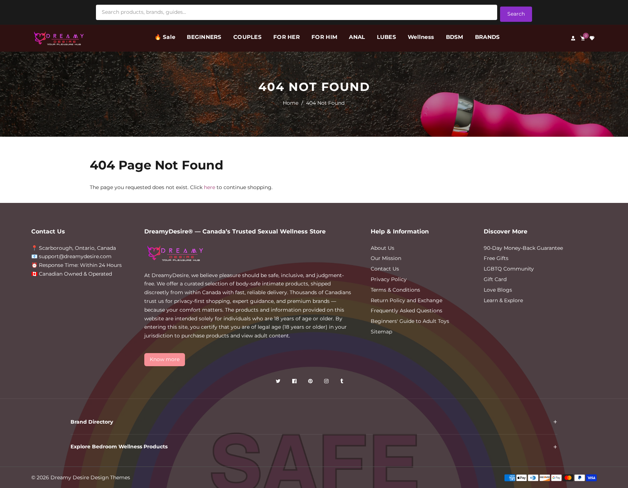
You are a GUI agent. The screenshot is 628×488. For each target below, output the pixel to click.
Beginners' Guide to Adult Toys (410, 321)
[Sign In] (573, 38)
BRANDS (487, 36)
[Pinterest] (311, 382)
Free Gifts (496, 258)
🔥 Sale (165, 36)
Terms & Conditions (395, 290)
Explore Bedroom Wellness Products (119, 446)
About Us (382, 248)
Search (516, 14)
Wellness (421, 36)
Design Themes (110, 477)
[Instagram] (327, 382)
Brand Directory (92, 422)
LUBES (386, 36)
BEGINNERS (204, 36)
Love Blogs (498, 290)
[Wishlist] (592, 38)
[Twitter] (279, 382)
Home (290, 103)
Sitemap (381, 331)
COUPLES (247, 36)
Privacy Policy (389, 279)
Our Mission (386, 258)
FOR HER (286, 36)
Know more (165, 359)
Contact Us (385, 268)
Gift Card (495, 279)
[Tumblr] (342, 382)
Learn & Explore (503, 300)
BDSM (454, 36)
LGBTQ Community (509, 268)
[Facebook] (295, 382)
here (209, 187)
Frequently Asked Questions (406, 310)
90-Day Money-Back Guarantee (523, 248)
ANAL (357, 36)
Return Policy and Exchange (406, 300)
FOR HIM (324, 36)
